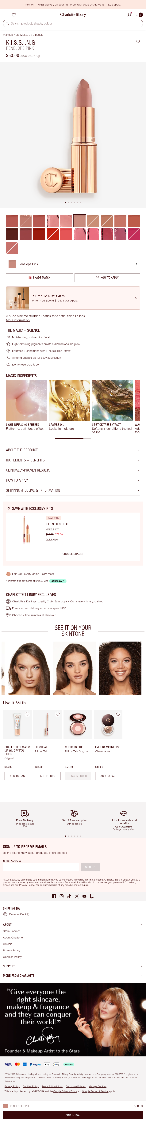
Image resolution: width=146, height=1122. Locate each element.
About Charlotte (13, 937)
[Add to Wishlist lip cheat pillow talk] (57, 714)
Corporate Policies (76, 1086)
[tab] (65, 202)
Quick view (52, 539)
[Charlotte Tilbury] (73, 15)
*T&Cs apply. (10, 879)
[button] (7, 23)
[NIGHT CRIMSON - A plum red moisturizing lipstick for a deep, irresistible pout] (12, 234)
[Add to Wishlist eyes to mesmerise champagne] (118, 714)
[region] (73, 534)
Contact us (10, 1081)
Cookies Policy (12, 956)
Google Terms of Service (95, 1091)
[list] (73, 135)
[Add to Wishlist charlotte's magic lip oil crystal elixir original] (27, 714)
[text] (78, 776)
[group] (26, 407)
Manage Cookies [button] (97, 1086)
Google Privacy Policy (65, 1091)
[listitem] (73, 135)
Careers (8, 944)
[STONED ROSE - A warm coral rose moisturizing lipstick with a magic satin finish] (134, 221)
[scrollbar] (73, 438)
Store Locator (11, 931)
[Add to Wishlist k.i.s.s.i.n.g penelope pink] (138, 41)
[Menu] (4, 15)
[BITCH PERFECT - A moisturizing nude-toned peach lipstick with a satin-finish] (120, 221)
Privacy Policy (26, 885)
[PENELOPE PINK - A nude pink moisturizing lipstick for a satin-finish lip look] (80, 221)
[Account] (129, 14)
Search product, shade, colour (31, 23)
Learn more (47, 573)
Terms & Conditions (52, 1086)
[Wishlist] (13, 14)
